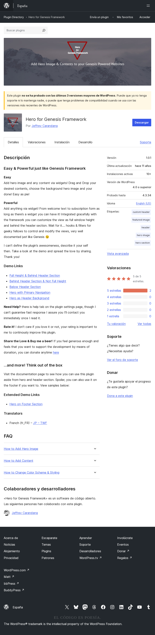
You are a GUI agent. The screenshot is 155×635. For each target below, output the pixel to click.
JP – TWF (40, 423)
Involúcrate (125, 538)
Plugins (46, 551)
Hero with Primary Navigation (29, 292)
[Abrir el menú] (149, 5)
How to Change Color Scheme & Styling (31, 472)
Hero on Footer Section (26, 404)
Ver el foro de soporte (122, 360)
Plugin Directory (14, 17)
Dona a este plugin (120, 396)
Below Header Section (25, 287)
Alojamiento (12, 551)
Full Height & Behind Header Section (34, 275)
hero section (143, 242)
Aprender (85, 538)
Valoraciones (37, 142)
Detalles (13, 142)
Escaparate (49, 538)
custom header (141, 212)
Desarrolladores (90, 551)
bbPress (11, 583)
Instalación (62, 142)
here (56, 352)
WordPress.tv (90, 558)
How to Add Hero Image (21, 449)
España (18, 607)
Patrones (48, 558)
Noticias (9, 544)
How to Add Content (18, 460)
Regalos (124, 558)
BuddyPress (14, 590)
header (146, 227)
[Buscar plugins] (44, 30)
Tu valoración (116, 324)
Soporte (145, 142)
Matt (9, 577)
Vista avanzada (118, 253)
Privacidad (11, 558)
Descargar (142, 122)
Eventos (123, 544)
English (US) (143, 203)
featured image (141, 219)
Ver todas (144, 324)
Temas (46, 544)
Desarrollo (85, 142)
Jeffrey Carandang (45, 126)
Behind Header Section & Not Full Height (37, 281)
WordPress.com (16, 570)
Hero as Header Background (29, 298)
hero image (143, 235)
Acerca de (11, 538)
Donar (123, 551)
